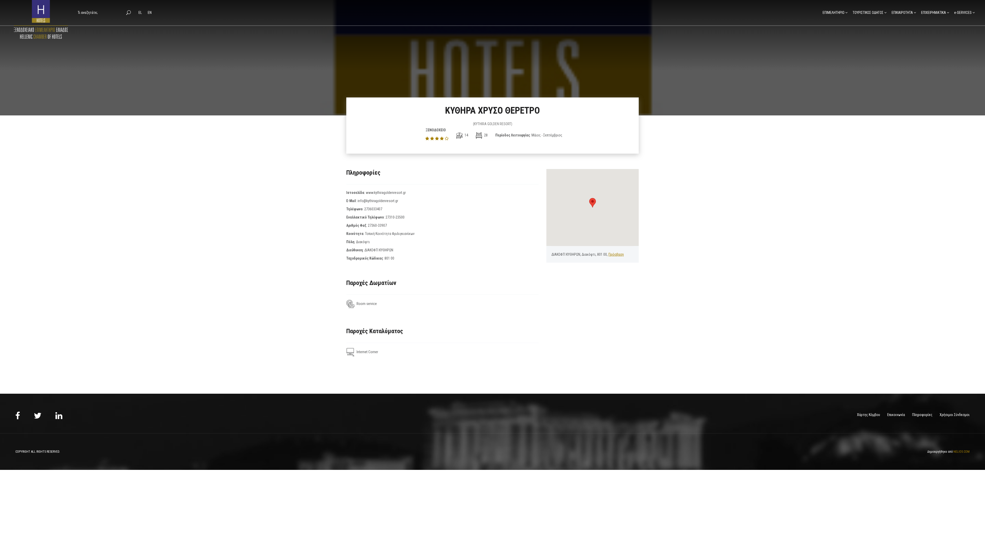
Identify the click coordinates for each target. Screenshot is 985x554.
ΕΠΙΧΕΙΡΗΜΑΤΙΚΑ (933, 13)
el (141, 13)
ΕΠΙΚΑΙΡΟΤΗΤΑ (902, 13)
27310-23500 (395, 217)
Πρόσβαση (616, 254)
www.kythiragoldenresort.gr (386, 193)
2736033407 (373, 209)
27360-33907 (377, 225)
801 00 (389, 258)
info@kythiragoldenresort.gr (378, 201)
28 (485, 135)
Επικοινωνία (896, 415)
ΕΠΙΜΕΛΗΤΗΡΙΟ (833, 13)
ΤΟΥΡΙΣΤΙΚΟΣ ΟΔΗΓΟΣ (868, 13)
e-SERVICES (963, 13)
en (150, 13)
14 (466, 135)
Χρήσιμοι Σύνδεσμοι (955, 415)
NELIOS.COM (961, 451)
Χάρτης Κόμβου (868, 415)
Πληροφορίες (922, 415)
